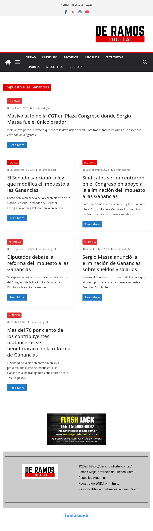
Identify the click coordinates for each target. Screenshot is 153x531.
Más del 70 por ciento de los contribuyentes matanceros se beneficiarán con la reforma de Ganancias (39, 342)
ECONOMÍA (89, 162)
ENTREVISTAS (114, 57)
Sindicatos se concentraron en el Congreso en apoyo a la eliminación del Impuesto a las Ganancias (113, 187)
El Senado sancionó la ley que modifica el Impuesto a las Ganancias (38, 183)
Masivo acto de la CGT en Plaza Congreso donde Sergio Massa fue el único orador (69, 118)
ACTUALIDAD (15, 242)
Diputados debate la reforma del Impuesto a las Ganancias (38, 263)
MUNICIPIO (49, 57)
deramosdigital (41, 108)
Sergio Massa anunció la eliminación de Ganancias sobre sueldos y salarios (111, 263)
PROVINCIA (71, 57)
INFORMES (92, 57)
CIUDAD (31, 57)
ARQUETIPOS (54, 67)
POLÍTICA (13, 162)
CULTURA (76, 67)
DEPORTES (33, 67)
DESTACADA (14, 101)
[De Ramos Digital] (8, 62)
